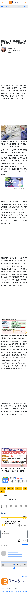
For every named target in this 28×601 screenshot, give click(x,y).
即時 (2, 6)
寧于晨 (13, 48)
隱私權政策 (25, 544)
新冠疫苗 (10, 488)
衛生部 (3, 488)
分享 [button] (24, 565)
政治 (19, 6)
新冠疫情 (18, 488)
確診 (25, 488)
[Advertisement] (14, 23)
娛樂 (7, 6)
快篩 (2, 492)
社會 (13, 6)
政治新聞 (10, 50)
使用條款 (11, 591)
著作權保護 (5, 591)
